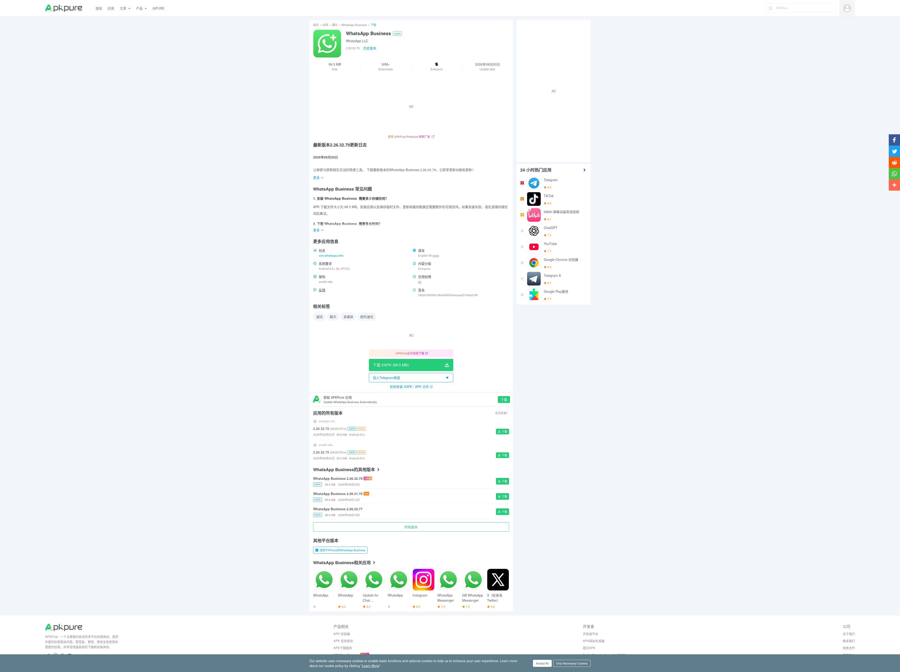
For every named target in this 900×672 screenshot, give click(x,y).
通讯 (335, 25)
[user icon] (847, 8)
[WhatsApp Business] (327, 44)
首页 (316, 25)
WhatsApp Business (354, 25)
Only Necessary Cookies (572, 663)
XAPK (397, 33)
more (435, 255)
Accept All (542, 663)
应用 (325, 25)
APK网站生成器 (593, 640)
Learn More (370, 665)
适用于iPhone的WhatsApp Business (342, 550)
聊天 (333, 316)
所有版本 (411, 527)
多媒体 (348, 316)
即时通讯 (366, 316)
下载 (504, 399)
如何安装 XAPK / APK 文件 (409, 386)
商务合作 (849, 648)
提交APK (589, 648)
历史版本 (369, 48)
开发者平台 (590, 633)
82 (419, 282)
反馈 (322, 290)
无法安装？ (502, 413)
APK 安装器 (342, 633)
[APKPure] (63, 8)
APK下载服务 (343, 648)
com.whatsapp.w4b (331, 255)
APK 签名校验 (343, 640)
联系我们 (849, 640)
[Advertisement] (552, 90)
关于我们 (849, 633)
